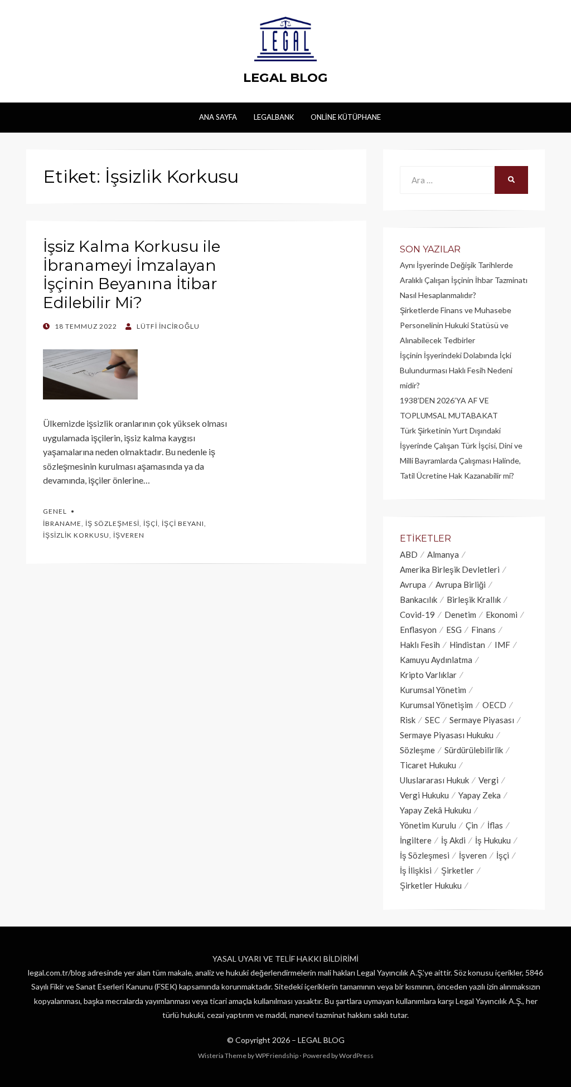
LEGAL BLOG (285, 77)
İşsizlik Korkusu (76, 535)
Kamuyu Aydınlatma (436, 660)
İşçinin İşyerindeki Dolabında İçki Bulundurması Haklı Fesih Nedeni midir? (456, 370)
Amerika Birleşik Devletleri (450, 569)
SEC (432, 720)
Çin (472, 825)
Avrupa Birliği (460, 584)
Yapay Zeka (479, 795)
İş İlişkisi (416, 870)
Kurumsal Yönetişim (436, 705)
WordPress (356, 1055)
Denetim (460, 615)
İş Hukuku (493, 840)
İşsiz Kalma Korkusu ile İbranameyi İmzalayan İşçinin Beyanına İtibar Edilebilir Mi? (131, 274)
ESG (454, 630)
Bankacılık (418, 599)
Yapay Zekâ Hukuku (435, 810)
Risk (407, 720)
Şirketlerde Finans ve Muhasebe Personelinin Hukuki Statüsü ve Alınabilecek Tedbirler (455, 325)
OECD (494, 705)
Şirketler (457, 870)
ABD (409, 554)
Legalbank (274, 117)
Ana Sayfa (218, 117)
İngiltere (416, 840)
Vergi (488, 780)
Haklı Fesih (420, 645)
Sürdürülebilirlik (473, 750)
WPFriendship (276, 1055)
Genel (55, 511)
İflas (495, 825)
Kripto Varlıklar (428, 675)
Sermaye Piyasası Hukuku (446, 735)
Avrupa (413, 584)
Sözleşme (417, 750)
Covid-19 (417, 615)
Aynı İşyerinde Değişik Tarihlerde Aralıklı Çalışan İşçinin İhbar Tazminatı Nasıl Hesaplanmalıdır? (464, 280)
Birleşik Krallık (474, 599)
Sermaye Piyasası (481, 720)
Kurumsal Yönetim (433, 690)
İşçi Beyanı (183, 523)
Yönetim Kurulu (428, 825)
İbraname (62, 523)
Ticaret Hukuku (428, 765)
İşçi (150, 523)
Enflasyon (418, 630)
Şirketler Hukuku (431, 885)
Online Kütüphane (346, 117)
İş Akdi (453, 840)
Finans (483, 630)
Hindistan (467, 645)
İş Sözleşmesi (112, 523)
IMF (502, 645)
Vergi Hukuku (424, 795)
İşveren (128, 535)
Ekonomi (501, 615)
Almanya (443, 554)
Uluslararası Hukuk (434, 780)
